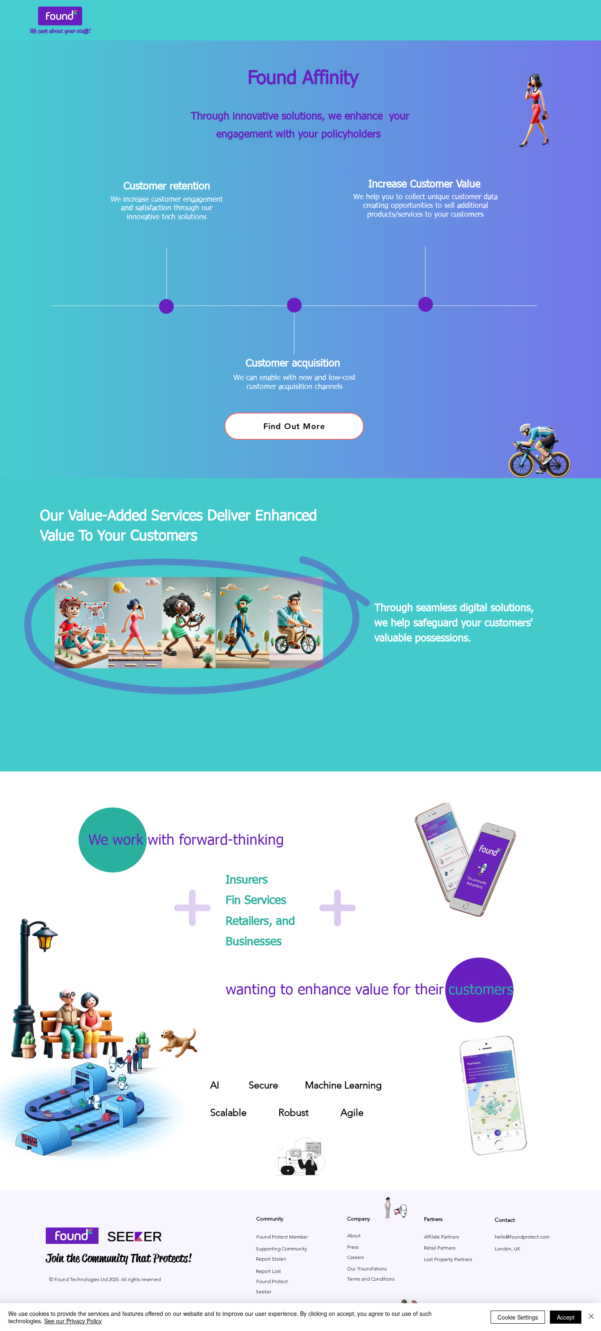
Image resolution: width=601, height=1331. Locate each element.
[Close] (591, 1317)
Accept (565, 1317)
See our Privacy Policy (73, 1321)
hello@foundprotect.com (522, 1237)
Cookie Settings (518, 1317)
